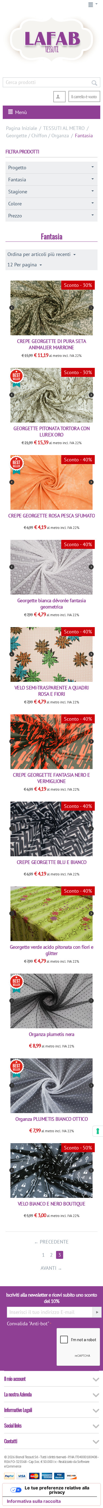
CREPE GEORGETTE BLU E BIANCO (52, 862)
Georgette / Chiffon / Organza (37, 135)
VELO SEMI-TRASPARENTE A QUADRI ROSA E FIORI (52, 691)
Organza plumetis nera (51, 1034)
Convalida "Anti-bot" (28, 1323)
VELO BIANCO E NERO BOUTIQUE (51, 1204)
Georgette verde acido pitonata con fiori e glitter (51, 950)
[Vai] (97, 1312)
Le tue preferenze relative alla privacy (57, 1490)
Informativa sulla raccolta (34, 1501)
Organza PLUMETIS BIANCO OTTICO (51, 1119)
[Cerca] (94, 82)
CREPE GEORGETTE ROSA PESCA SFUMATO (51, 516)
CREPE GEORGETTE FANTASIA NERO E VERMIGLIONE (51, 778)
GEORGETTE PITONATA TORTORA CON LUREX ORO (51, 431)
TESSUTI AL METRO (64, 128)
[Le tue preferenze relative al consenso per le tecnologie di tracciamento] (98, 1131)
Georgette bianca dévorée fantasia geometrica (51, 603)
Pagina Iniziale (21, 128)
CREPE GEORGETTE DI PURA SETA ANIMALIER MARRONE (51, 344)
